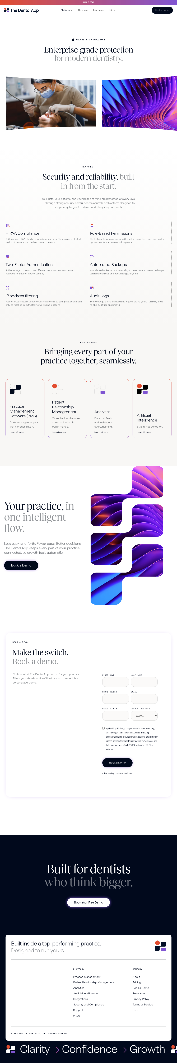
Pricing (112, 10)
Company (83, 10)
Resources (98, 10)
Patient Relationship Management (93, 982)
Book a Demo (162, 10)
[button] (66, 10)
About (136, 976)
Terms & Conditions (124, 773)
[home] (21, 10)
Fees (135, 1010)
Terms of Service (143, 1004)
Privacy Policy (108, 773)
